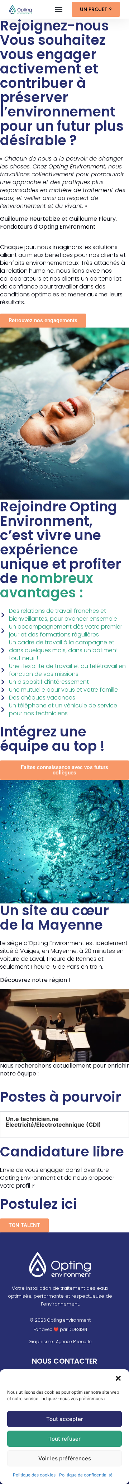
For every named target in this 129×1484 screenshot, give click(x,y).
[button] (118, 1378)
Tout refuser (64, 1438)
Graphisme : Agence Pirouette (60, 1342)
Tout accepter (64, 1419)
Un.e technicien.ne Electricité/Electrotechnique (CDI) (53, 1121)
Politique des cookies (34, 1475)
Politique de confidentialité (86, 1475)
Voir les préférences (64, 1458)
